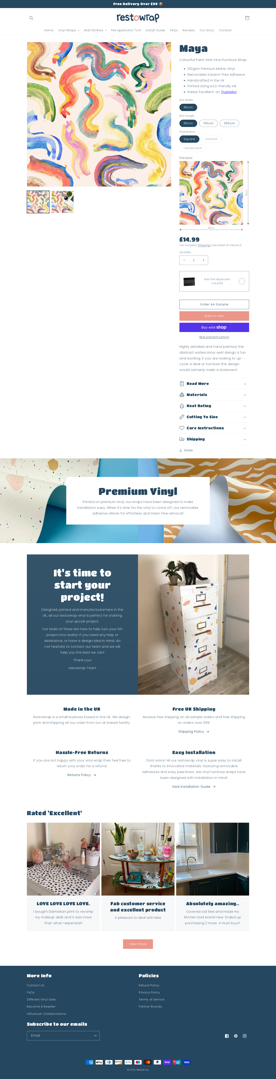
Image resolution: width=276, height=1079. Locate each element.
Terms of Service (151, 999)
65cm (188, 107)
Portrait (212, 139)
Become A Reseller (41, 1007)
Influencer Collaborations (46, 1014)
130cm (208, 123)
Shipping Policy (191, 731)
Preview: (186, 158)
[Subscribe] (95, 1035)
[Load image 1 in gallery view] (38, 202)
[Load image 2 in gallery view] (62, 202)
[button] (31, 18)
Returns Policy (79, 775)
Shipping (204, 245)
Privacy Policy (149, 992)
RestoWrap (143, 1069)
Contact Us (35, 985)
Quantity (185, 252)
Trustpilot (229, 92)
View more (138, 944)
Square (189, 139)
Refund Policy (149, 985)
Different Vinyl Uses (41, 999)
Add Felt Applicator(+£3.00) (217, 281)
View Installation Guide (191, 786)
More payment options (214, 337)
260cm (229, 123)
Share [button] (188, 450)
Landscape (193, 148)
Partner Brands (150, 1007)
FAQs (31, 992)
